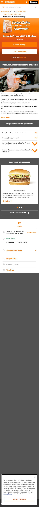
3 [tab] (21, 207)
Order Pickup (19, 45)
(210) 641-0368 (11, 258)
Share (20, 226)
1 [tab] (17, 207)
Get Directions (14, 51)
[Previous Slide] (14, 207)
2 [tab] (19, 207)
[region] (19, 489)
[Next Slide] (25, 207)
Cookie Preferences (19, 499)
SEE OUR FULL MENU (18, 213)
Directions (31, 232)
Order (34, 2)
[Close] (35, 477)
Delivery (23, 57)
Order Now (5, 117)
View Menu (10, 270)
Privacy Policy (8, 494)
